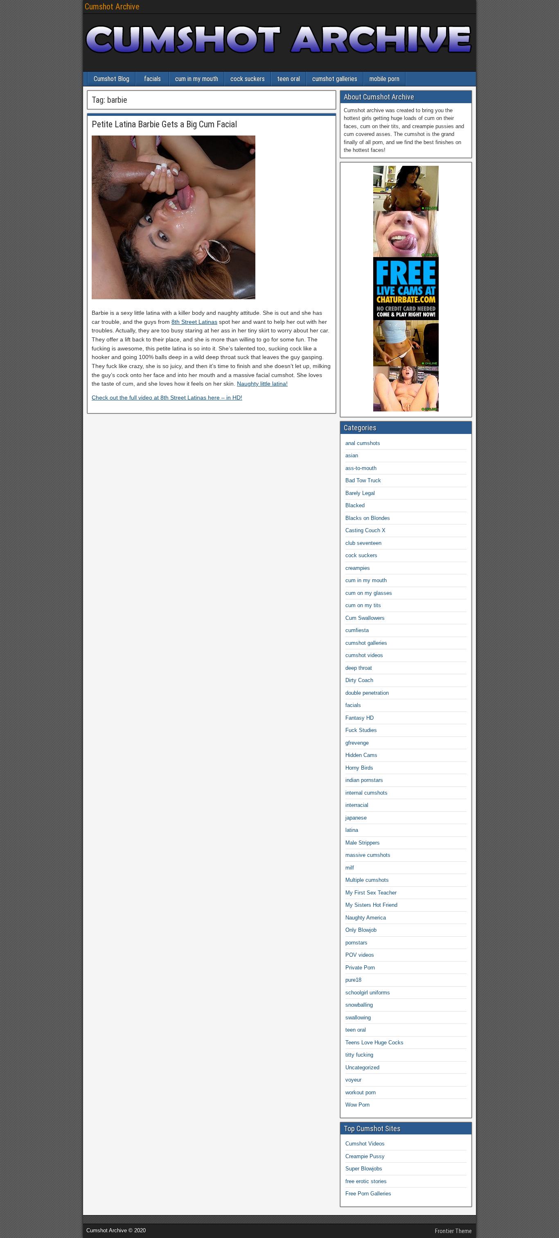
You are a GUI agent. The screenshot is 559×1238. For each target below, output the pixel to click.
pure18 (353, 980)
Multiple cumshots (367, 880)
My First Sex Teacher (371, 893)
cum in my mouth (196, 79)
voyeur (353, 1080)
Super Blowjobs (363, 1169)
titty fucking (359, 1055)
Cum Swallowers (365, 618)
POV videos (359, 955)
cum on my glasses (368, 593)
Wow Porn (357, 1105)
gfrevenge (357, 743)
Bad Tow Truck (363, 480)
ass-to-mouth (360, 468)
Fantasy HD (359, 718)
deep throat (358, 668)
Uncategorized (362, 1067)
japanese (356, 818)
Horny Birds (359, 768)
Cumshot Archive (112, 6)
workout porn (360, 1092)
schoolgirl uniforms (367, 992)
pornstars (356, 943)
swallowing (358, 1017)
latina (351, 830)
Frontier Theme (453, 1231)
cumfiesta (357, 630)
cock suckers (247, 79)
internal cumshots (366, 793)
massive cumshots (367, 855)
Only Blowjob (360, 930)
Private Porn (360, 968)
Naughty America (365, 918)
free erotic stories (366, 1181)
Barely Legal (360, 493)
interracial (356, 805)
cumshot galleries (334, 79)
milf (349, 868)
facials (152, 79)
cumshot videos (364, 655)
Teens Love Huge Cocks (374, 1042)
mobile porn (384, 79)
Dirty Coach (359, 680)
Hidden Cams (361, 755)
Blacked (355, 505)
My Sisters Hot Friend (371, 905)
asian (351, 455)
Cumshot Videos (365, 1144)
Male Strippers (362, 843)
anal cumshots (362, 443)
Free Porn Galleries (368, 1194)
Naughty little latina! (262, 383)
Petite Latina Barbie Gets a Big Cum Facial (164, 124)
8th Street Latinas (194, 322)
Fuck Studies (361, 730)
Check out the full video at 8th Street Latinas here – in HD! (167, 397)
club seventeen (363, 543)
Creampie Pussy (365, 1156)
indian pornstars (364, 780)
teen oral (288, 79)
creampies (357, 568)
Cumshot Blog (111, 79)
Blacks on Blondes (367, 518)
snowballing (359, 1005)
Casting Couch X (365, 530)
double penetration (367, 693)
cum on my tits (363, 605)
